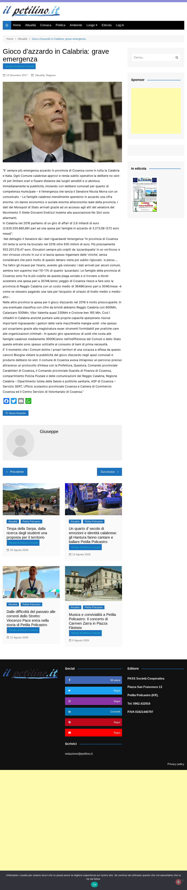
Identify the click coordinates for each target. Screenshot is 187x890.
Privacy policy (175, 764)
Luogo (91, 25)
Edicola (107, 25)
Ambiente (76, 25)
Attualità (30, 25)
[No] (182, 880)
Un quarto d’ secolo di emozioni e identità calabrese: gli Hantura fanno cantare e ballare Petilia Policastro (93, 535)
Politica (60, 25)
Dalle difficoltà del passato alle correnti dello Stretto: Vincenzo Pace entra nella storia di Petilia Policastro (31, 618)
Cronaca (45, 25)
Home (17, 25)
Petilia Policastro (31, 521)
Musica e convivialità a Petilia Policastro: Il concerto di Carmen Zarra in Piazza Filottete (92, 621)
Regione (51, 75)
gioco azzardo (17, 413)
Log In (120, 25)
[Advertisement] (156, 111)
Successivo (108, 471)
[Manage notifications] (178, 882)
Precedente (17, 471)
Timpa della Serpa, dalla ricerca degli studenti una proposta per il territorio (27, 533)
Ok (94, 884)
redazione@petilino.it (79, 753)
